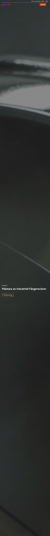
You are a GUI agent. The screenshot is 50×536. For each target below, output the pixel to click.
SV (43, 1)
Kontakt (43, 4)
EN (47, 1)
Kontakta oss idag (8, 295)
